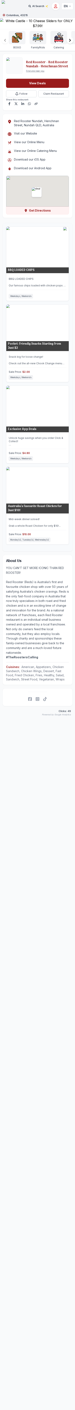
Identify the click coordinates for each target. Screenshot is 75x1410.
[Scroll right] (70, 40)
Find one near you (35, 71)
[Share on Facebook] (9, 103)
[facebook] (30, 699)
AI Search (38, 6)
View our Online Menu (29, 142)
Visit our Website (25, 133)
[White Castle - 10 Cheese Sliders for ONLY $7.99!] (37, 23)
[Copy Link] (36, 103)
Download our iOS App (29, 159)
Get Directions (40, 210)
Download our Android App (32, 168)
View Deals (37, 83)
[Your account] (55, 6)
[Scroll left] (5, 40)
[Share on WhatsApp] (29, 103)
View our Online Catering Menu (35, 150)
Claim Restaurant (53, 93)
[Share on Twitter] (16, 103)
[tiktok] (45, 699)
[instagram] (37, 699)
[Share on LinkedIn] (22, 103)
